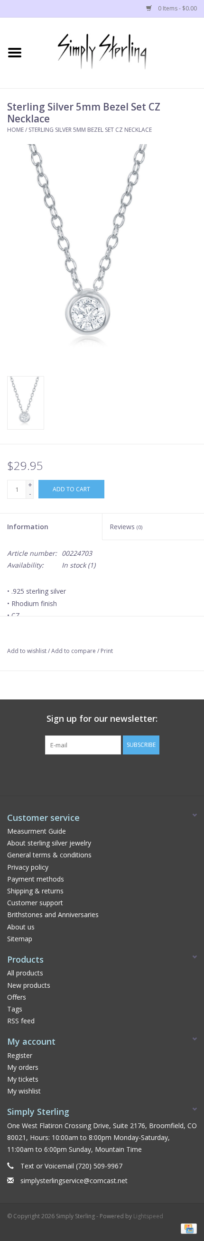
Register (19, 1055)
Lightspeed (148, 1216)
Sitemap (19, 938)
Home (15, 130)
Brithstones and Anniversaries (53, 914)
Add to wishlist (26, 651)
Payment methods (35, 878)
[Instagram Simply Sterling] (110, 773)
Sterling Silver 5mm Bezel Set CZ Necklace (90, 130)
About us (21, 926)
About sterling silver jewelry (49, 842)
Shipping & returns (35, 890)
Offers (16, 997)
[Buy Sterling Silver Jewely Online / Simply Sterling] (116, 51)
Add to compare (74, 651)
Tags (14, 1008)
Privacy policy (27, 867)
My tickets (22, 1079)
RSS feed (21, 1020)
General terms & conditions (49, 854)
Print (107, 651)
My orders (22, 1067)
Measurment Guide (36, 831)
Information (27, 526)
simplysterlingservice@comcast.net (74, 1180)
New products (28, 985)
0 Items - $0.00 (177, 8)
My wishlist (24, 1090)
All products (25, 972)
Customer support (35, 902)
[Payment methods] (187, 1228)
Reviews (126, 526)
